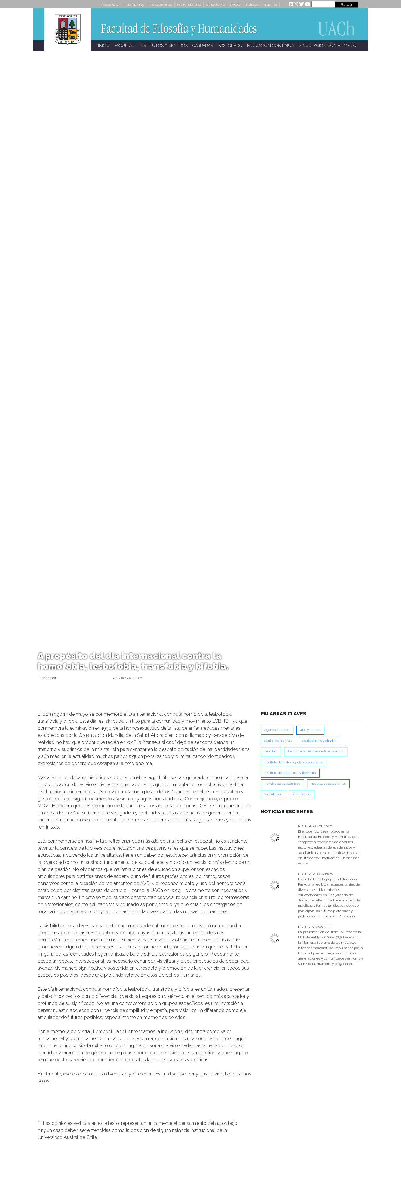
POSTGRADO (230, 45)
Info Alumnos (134, 4)
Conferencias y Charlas (319, 741)
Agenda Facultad (276, 730)
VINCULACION (273, 794)
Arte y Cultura (310, 730)
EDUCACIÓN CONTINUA (270, 45)
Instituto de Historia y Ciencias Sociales (293, 762)
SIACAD (235, 4)
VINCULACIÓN (302, 794)
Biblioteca (252, 4)
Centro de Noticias (278, 741)
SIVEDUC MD (215, 4)
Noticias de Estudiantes (328, 784)
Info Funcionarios (189, 4)
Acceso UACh (111, 4)
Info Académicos (160, 4)
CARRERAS (202, 45)
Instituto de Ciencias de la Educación (315, 751)
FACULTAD (124, 45)
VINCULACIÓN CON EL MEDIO (328, 45)
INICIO (104, 45)
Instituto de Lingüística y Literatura (290, 773)
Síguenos (270, 4)
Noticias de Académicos (282, 784)
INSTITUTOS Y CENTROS (163, 45)
